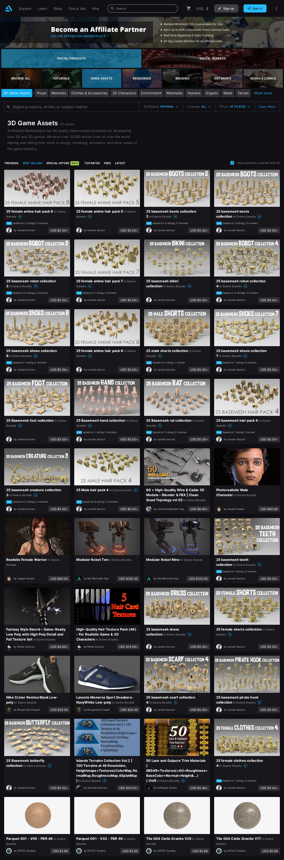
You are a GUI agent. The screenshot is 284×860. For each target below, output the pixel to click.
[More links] (276, 8)
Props (41, 93)
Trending (11, 163)
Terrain (243, 93)
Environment (151, 93)
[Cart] (188, 8)
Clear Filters (267, 106)
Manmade (174, 93)
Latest (120, 163)
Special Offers (62, 163)
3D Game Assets (16, 93)
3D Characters (124, 93)
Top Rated (92, 163)
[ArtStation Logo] (8, 8)
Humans (194, 93)
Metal (227, 93)
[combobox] (142, 8)
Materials (58, 93)
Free (107, 163)
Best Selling (32, 163)
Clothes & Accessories (89, 93)
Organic (212, 93)
